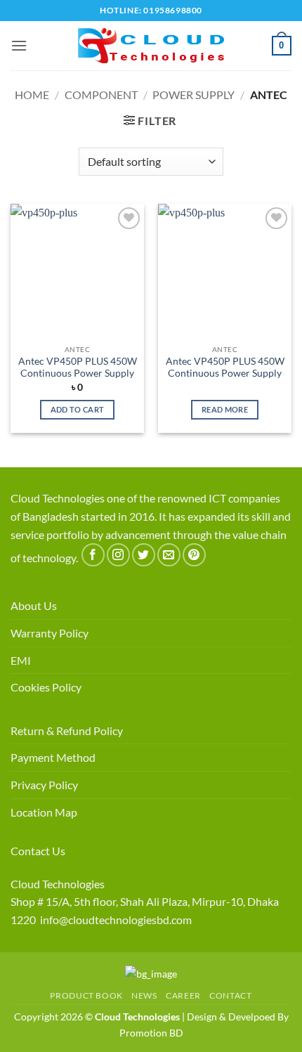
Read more (225, 409)
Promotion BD (151, 1033)
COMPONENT (101, 94)
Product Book (86, 995)
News (144, 995)
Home (32, 94)
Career (183, 995)
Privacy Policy (44, 784)
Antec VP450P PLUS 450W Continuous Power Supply (77, 367)
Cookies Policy (46, 687)
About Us (34, 605)
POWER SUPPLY (193, 94)
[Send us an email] (168, 554)
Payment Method (53, 757)
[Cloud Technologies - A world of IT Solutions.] (151, 45)
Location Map (44, 812)
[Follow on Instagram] (118, 554)
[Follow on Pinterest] (194, 554)
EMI (21, 660)
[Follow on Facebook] (93, 554)
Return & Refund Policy (67, 730)
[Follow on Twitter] (143, 554)
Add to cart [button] (78, 409)
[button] (19, 45)
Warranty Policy (49, 632)
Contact (230, 995)
